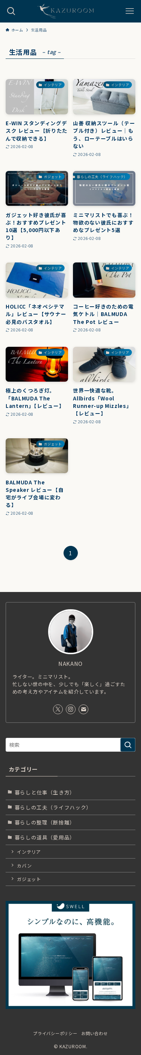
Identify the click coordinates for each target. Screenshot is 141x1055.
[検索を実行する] (127, 745)
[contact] (83, 709)
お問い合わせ (94, 1033)
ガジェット (29, 879)
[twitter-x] (58, 709)
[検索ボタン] (11, 11)
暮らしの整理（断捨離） (45, 822)
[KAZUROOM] (70, 11)
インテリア (29, 851)
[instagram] (71, 709)
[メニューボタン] (129, 11)
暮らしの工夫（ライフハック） (53, 807)
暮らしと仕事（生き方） (45, 792)
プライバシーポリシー (55, 1033)
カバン (24, 865)
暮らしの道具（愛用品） (45, 837)
